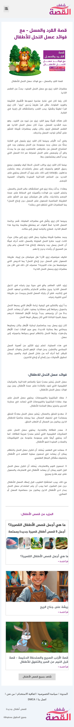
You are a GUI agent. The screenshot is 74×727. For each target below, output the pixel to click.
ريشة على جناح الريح (54, 607)
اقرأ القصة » (63, 561)
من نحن (11, 693)
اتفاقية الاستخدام (26, 693)
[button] (6, 9)
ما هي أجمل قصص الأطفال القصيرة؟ (44, 556)
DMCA (31, 699)
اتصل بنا (42, 699)
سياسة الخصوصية (48, 693)
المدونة (64, 693)
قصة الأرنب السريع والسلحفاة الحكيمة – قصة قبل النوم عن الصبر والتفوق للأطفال (38, 659)
